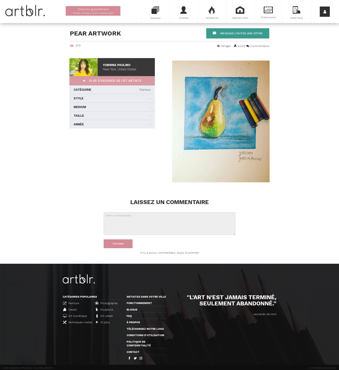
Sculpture (106, 309)
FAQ (129, 316)
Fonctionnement (139, 303)
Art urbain (106, 316)
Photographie (108, 303)
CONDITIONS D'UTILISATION (145, 335)
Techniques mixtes (79, 322)
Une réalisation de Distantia (322, 368)
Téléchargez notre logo (145, 328)
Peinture (73, 303)
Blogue (132, 309)
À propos (133, 322)
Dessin (72, 309)
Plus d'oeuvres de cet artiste (114, 80)
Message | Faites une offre (241, 33)
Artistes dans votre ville (146, 296)
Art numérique (77, 316)
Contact (133, 352)
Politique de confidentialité (139, 343)
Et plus (105, 322)
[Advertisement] (112, 160)
